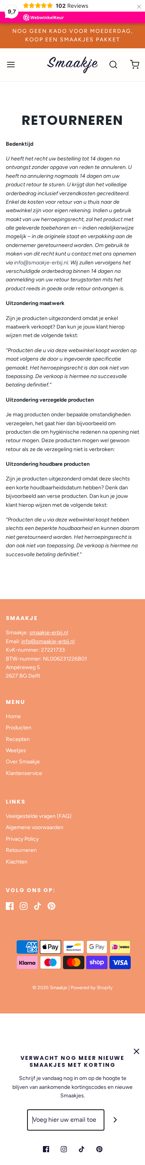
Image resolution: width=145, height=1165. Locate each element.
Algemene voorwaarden (34, 827)
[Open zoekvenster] (113, 64)
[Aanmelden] (115, 1120)
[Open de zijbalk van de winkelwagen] (134, 64)
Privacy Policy (22, 839)
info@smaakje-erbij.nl (41, 262)
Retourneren (21, 850)
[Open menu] (10, 64)
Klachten (16, 861)
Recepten (18, 739)
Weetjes (16, 750)
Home (13, 716)
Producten (18, 727)
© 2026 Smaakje (49, 987)
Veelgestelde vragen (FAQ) (39, 816)
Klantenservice (24, 773)
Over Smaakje (23, 761)
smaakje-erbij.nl (48, 632)
